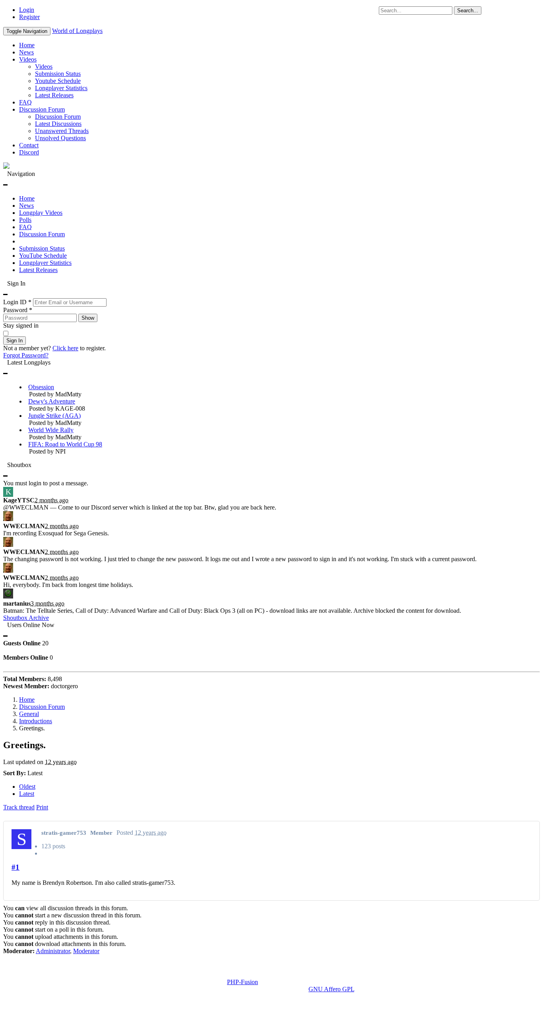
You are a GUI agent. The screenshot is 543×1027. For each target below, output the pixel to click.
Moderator (86, 951)
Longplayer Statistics (61, 88)
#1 (15, 867)
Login (26, 9)
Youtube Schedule (58, 80)
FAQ (25, 102)
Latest (26, 793)
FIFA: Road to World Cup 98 (65, 444)
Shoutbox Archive (26, 617)
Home (27, 45)
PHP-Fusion (242, 982)
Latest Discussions (58, 123)
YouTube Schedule (43, 255)
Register (29, 17)
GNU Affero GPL (331, 989)
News (26, 52)
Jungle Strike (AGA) (54, 415)
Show (87, 318)
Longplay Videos (40, 212)
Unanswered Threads (62, 130)
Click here (65, 348)
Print (42, 807)
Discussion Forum (42, 109)
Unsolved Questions (60, 138)
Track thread (19, 807)
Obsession (41, 387)
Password (17, 310)
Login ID (17, 302)
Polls (25, 219)
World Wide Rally (51, 430)
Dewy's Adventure (51, 401)
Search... (467, 11)
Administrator (53, 951)
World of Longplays (77, 30)
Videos (28, 59)
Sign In (14, 341)
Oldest (27, 786)
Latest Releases (54, 95)
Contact (29, 145)
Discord (29, 152)
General (29, 713)
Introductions (35, 721)
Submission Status (58, 73)
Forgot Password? (25, 355)
